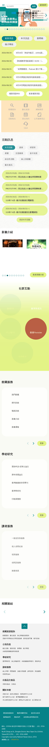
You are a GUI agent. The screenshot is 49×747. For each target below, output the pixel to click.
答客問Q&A (6, 674)
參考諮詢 (30, 671)
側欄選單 (3, 5)
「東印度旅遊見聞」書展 (16, 29)
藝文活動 (6, 648)
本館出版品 (6, 684)
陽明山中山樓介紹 (25, 700)
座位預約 (24, 119)
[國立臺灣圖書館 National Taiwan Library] (24, 14)
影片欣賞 (33, 153)
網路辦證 (38, 109)
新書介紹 (15, 419)
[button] (3, 275)
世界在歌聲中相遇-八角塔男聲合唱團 (9, 29)
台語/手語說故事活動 (30, 29)
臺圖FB (12, 309)
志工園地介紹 (36, 700)
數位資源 (24, 109)
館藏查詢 (10, 109)
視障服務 (15, 555)
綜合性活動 (9, 159)
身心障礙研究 (15, 661)
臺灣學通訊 (36, 309)
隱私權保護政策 (8, 713)
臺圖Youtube (36, 333)
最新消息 (9, 38)
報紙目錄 (15, 411)
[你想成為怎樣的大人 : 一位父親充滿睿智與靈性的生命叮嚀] (36, 253)
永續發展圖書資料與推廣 (11, 651)
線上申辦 (6, 671)
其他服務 (38, 671)
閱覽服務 (13, 671)
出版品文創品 (9, 680)
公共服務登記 (38, 119)
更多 (42, 443)
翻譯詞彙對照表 (22, 713)
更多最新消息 (34, 94)
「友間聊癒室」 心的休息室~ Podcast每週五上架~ (23, 29)
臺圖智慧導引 (34, 29)
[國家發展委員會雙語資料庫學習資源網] (34, 611)
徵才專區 (9, 44)
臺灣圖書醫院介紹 (22, 697)
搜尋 (21, 3)
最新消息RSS (14, 94)
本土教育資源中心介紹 (10, 700)
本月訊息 (25, 38)
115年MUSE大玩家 (18, 29)
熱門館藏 (15, 395)
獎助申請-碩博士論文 (20, 467)
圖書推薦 (15, 571)
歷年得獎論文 (17, 475)
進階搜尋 (43, 5)
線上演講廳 (25, 159)
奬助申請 (38, 661)
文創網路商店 (44, 29)
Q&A (25, 128)
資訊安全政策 (35, 713)
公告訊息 (7, 644)
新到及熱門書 (27, 638)
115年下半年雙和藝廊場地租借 (21, 29)
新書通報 (15, 427)
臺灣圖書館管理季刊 (20, 483)
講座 (21, 147)
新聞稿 (40, 38)
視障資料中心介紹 (26, 694)
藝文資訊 (8, 165)
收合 (24, 626)
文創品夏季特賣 (14, 29)
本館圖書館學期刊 (28, 661)
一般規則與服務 (18, 539)
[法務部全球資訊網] (15, 611)
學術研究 (7, 657)
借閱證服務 (16, 563)
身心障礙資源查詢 (23, 635)
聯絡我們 (17, 717)
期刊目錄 (15, 403)
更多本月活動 (24, 220)
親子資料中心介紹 (8, 697)
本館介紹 (6, 694)
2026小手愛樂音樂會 (28, 29)
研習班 (32, 147)
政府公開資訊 (14, 694)
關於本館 (7, 690)
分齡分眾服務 (21, 671)
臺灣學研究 (16, 491)
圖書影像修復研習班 (5, 29)
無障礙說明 (7, 717)
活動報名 (10, 119)
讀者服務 (7, 667)
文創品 (13, 684)
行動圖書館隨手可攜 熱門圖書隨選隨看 (41, 29)
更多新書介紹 (38, 275)
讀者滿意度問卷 (7, 29)
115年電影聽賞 (37, 29)
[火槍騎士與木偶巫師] (12, 253)
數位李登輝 (39, 29)
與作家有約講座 (12, 29)
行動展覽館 (16, 499)
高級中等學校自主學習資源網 (12, 638)
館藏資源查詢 (9, 632)
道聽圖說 (24, 357)
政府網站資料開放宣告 (31, 717)
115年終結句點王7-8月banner (25, 29)
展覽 (6, 153)
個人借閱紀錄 (17, 547)
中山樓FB (12, 333)
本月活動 (8, 147)
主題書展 (19, 153)
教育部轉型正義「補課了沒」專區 (32, 29)
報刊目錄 (36, 638)
